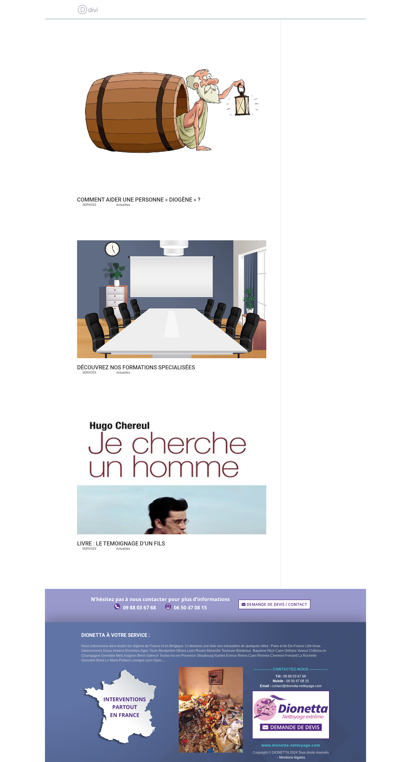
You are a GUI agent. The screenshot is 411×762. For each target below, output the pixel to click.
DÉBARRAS (217, 10)
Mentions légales (292, 757)
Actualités (123, 204)
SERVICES (89, 204)
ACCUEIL (143, 10)
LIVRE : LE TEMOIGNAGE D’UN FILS (121, 543)
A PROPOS (161, 10)
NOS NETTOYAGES (189, 10)
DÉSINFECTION (243, 10)
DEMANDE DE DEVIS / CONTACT (314, 10)
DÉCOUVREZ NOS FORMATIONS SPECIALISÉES (136, 367)
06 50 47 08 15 (190, 607)
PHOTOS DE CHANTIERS (273, 10)
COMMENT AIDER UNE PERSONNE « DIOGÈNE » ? (138, 199)
